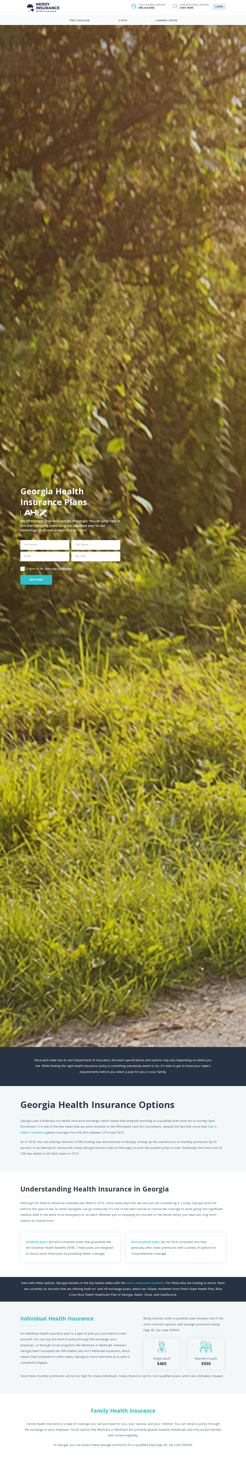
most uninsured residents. (145, 1283)
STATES (123, 21)
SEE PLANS (36, 580)
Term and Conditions (57, 569)
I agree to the (49, 568)
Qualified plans (37, 1242)
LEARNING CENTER (166, 21)
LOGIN (219, 7)
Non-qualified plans (145, 1242)
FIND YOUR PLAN (80, 21)
